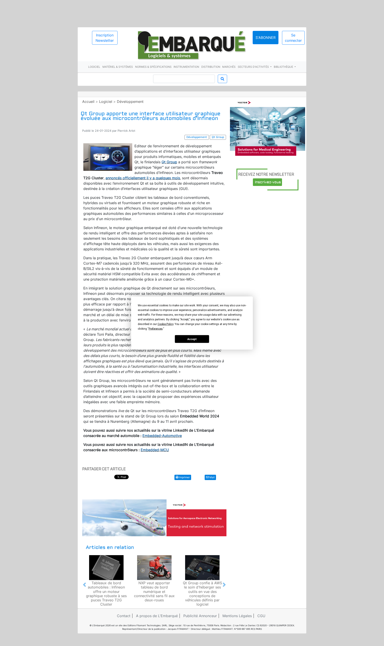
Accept (192, 339)
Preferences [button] (156, 328)
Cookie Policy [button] (165, 324)
